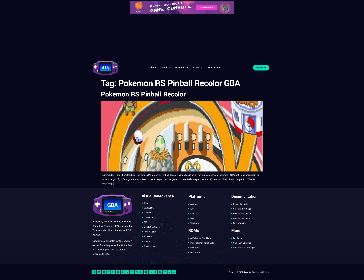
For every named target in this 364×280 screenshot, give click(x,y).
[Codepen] (151, 272)
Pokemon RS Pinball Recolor (143, 94)
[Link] (165, 272)
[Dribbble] (137, 272)
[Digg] (127, 272)
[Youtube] (104, 272)
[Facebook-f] (94, 272)
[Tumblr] (132, 272)
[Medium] (155, 272)
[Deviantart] (123, 272)
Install (164, 67)
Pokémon (180, 67)
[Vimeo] (160, 272)
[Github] (108, 272)
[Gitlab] (169, 272)
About (153, 67)
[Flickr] (146, 272)
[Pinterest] (118, 272)
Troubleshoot (214, 67)
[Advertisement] (182, 37)
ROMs (196, 67)
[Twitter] (99, 272)
